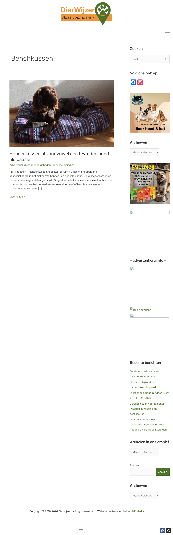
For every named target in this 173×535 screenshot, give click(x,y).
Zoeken (134, 465)
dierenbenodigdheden (37, 165)
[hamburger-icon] (167, 31)
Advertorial (16, 165)
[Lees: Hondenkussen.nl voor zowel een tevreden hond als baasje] (61, 113)
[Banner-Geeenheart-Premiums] (149, 333)
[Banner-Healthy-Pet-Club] (149, 285)
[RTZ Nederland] (140, 309)
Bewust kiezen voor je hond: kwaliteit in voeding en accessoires (147, 408)
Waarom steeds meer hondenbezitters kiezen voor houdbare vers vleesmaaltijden (148, 424)
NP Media (138, 511)
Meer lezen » (17, 196)
